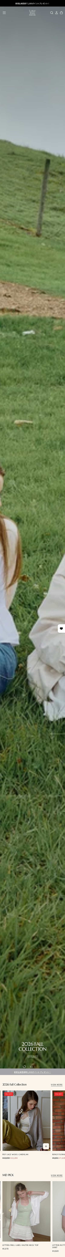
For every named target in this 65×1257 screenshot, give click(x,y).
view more (32, 1056)
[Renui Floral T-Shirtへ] (26, 1120)
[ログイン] (56, 12)
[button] (4, 13)
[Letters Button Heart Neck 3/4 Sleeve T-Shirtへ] (26, 1211)
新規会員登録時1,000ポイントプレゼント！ (32, 1072)
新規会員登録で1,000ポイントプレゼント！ (32, 3)
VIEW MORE (57, 1084)
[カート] (61, 12)
